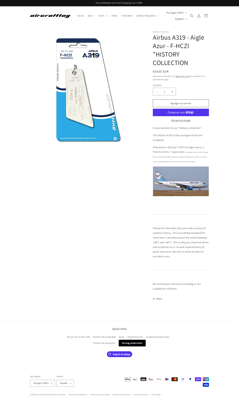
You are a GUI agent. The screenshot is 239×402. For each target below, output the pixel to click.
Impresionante (135, 336)
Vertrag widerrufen (132, 343)
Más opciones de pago (181, 120)
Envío (121, 336)
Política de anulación (104, 343)
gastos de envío (183, 76)
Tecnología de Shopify (56, 394)
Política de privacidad (104, 336)
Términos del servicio (122, 394)
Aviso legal (156, 394)
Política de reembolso (78, 394)
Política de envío (141, 394)
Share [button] (159, 298)
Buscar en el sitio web (78, 336)
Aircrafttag (41, 394)
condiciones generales (158, 336)
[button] (91, 15)
